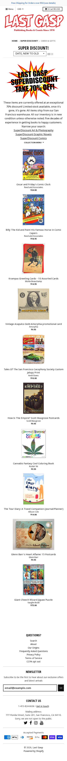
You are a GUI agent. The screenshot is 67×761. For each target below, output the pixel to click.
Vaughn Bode (34, 602)
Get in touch (42, 706)
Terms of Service (33, 658)
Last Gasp (38, 747)
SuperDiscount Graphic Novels (34, 134)
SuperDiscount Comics (33, 138)
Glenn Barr (33, 557)
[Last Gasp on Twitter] (25, 723)
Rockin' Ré (33, 466)
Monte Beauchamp (33, 281)
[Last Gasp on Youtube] (41, 723)
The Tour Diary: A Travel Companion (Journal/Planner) (33, 508)
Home (15, 41)
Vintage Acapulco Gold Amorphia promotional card (33, 323)
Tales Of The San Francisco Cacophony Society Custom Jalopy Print (33, 371)
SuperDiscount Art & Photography (33, 130)
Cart (54, 9)
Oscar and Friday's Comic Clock (33, 184)
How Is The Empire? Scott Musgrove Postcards (34, 417)
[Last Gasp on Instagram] (36, 723)
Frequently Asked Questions (33, 651)
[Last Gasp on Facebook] (31, 723)
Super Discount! (29, 41)
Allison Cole (33, 511)
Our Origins (33, 647)
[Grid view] (49, 54)
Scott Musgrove (33, 421)
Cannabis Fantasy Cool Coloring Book (33, 463)
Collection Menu (33, 142)
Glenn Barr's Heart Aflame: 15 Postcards (33, 554)
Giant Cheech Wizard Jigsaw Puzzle (33, 599)
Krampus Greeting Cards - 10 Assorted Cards (33, 278)
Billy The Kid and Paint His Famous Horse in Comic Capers (33, 231)
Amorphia (33, 326)
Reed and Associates (33, 187)
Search (33, 640)
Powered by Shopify (34, 751)
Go (61, 688)
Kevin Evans (33, 375)
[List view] (52, 54)
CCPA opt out (34, 661)
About (33, 644)
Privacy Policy (33, 654)
